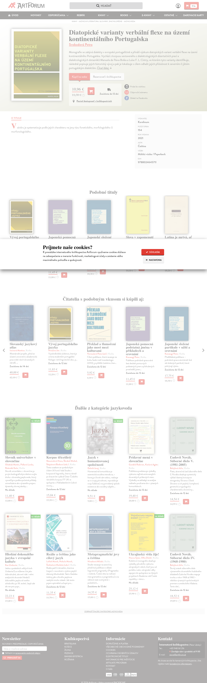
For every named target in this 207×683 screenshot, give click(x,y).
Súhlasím (154, 252)
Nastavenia (155, 260)
